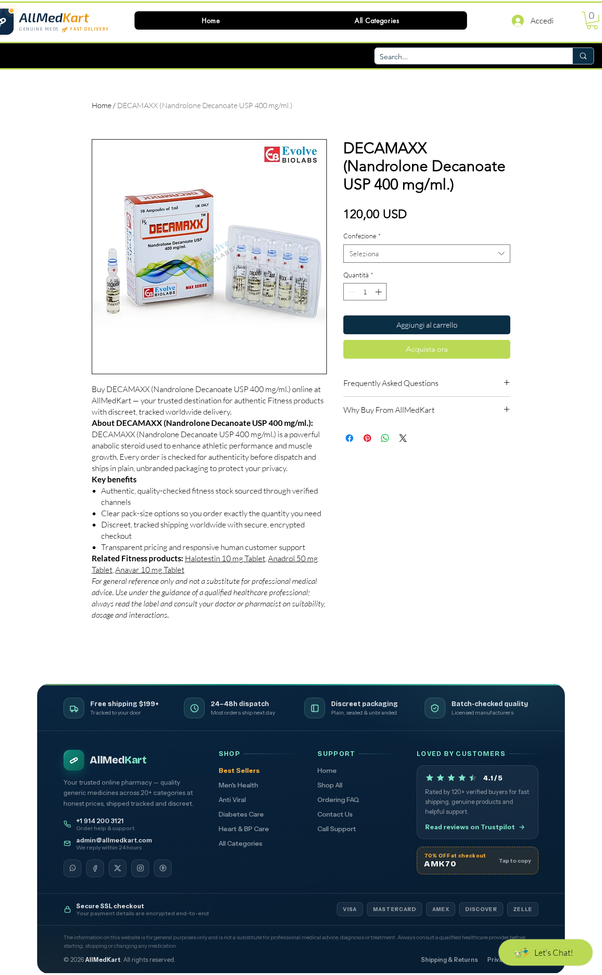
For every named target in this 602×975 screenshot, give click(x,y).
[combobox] (426, 253)
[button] (377, 20)
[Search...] (583, 56)
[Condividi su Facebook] (349, 438)
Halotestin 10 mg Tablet (225, 558)
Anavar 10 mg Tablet (149, 569)
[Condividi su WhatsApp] (385, 438)
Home (101, 105)
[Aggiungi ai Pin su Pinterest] (367, 438)
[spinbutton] (364, 291)
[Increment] (379, 291)
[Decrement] (350, 291)
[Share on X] (403, 438)
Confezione (362, 236)
